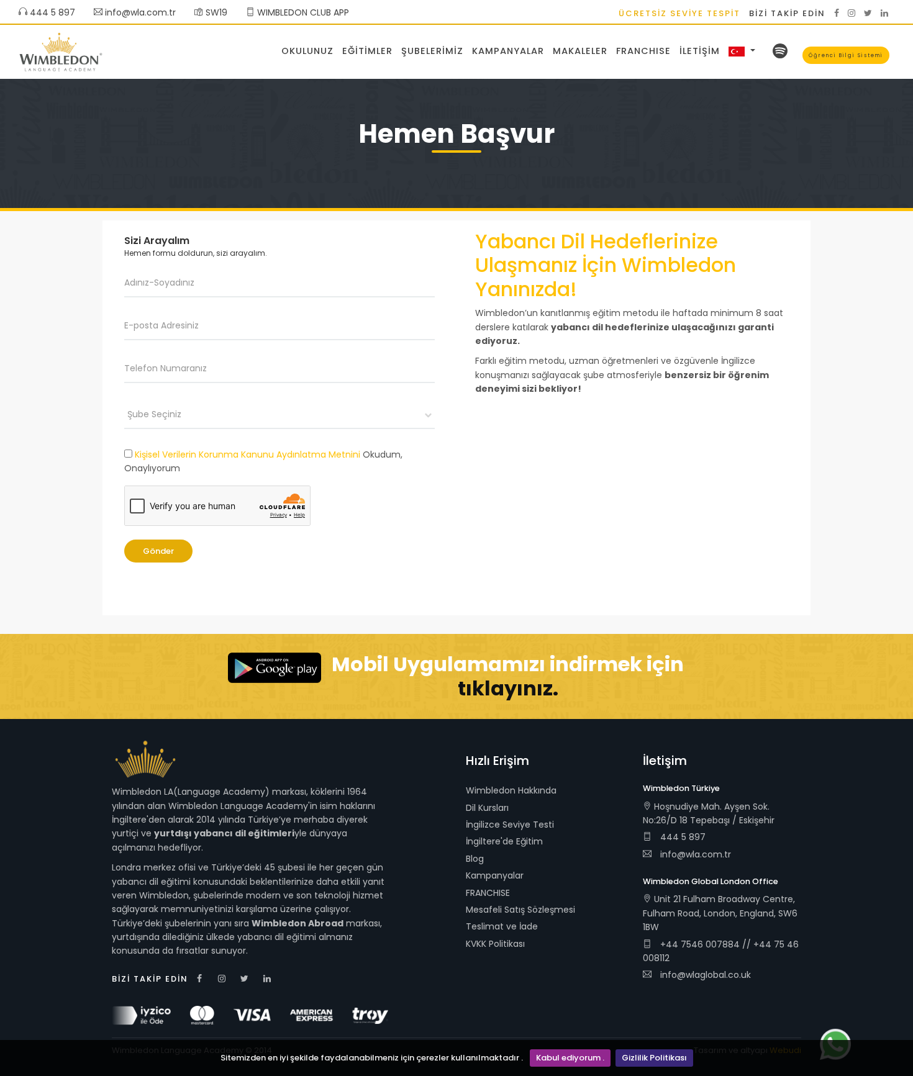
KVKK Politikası (495, 944)
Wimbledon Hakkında (511, 790)
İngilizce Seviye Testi (510, 824)
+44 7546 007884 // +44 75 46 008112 (721, 951)
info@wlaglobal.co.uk (705, 975)
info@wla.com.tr (140, 12)
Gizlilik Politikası (654, 1058)
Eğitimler (367, 51)
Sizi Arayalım (156, 240)
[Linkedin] (884, 13)
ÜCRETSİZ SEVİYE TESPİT (679, 13)
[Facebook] (836, 13)
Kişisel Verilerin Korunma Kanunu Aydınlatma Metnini (247, 454)
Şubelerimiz (432, 51)
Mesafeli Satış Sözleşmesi (520, 909)
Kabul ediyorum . (570, 1058)
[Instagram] (851, 13)
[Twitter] (868, 13)
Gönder (158, 551)
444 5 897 (51, 12)
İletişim (699, 51)
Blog (475, 858)
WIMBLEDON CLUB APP (302, 12)
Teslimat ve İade (502, 926)
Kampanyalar (508, 51)
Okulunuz (307, 51)
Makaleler (580, 51)
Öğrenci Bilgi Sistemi (846, 55)
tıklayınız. (508, 688)
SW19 (215, 12)
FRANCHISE (643, 51)
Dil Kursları (487, 808)
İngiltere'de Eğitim (504, 841)
